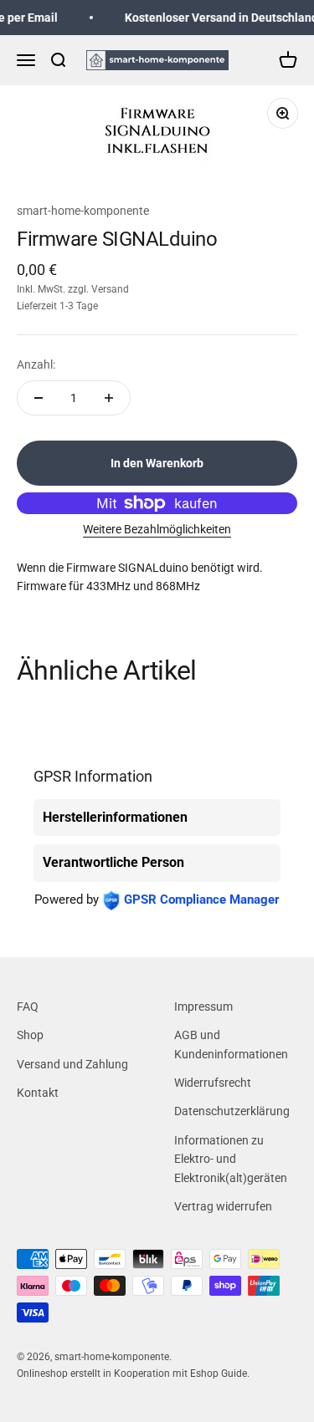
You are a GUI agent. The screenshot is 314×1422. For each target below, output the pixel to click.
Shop (30, 1035)
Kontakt (38, 1092)
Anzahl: (36, 364)
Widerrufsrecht (212, 1082)
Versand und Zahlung (72, 1064)
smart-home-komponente (83, 210)
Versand (110, 289)
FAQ (28, 1006)
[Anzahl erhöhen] (109, 398)
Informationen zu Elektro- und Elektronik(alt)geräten (230, 1159)
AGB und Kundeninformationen (231, 1044)
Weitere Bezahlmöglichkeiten (157, 529)
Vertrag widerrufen (223, 1206)
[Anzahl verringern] (38, 398)
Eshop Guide (218, 1373)
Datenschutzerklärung (232, 1111)
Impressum (203, 1006)
